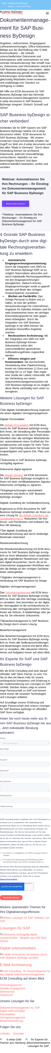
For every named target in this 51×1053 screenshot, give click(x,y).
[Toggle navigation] (47, 13)
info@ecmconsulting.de (18, 3)
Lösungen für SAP (15, 928)
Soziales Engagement (12, 988)
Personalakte (7, 1014)
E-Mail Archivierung (16, 965)
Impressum (6, 994)
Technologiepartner (11, 985)
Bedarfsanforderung (11, 1020)
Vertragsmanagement (12, 1017)
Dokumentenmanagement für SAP (20, 1007)
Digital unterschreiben (18, 948)
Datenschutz (7, 991)
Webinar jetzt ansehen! (15, 204)
